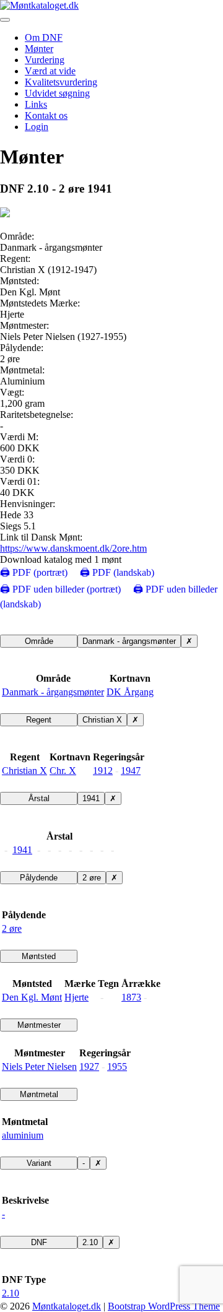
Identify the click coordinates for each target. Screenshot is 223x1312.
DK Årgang (130, 692)
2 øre (91, 877)
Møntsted (39, 956)
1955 (117, 1066)
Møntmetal (39, 1094)
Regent (38, 719)
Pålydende (39, 877)
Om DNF (44, 37)
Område (39, 641)
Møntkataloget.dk (66, 1306)
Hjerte (76, 997)
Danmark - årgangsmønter (129, 641)
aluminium (22, 1135)
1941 (91, 798)
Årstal (39, 798)
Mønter (39, 48)
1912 (103, 770)
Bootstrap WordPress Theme (164, 1306)
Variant (39, 1163)
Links (36, 104)
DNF (39, 1242)
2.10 (90, 1242)
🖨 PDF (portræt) (34, 572)
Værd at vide (50, 71)
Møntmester (39, 1025)
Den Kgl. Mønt (32, 997)
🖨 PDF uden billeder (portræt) (60, 589)
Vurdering (44, 59)
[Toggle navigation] (5, 20)
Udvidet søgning (57, 93)
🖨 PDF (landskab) (117, 572)
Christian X (102, 719)
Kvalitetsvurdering (61, 82)
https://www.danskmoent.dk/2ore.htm (73, 548)
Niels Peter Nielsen (39, 1066)
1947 (131, 770)
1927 (89, 1066)
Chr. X (63, 770)
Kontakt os (46, 115)
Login (36, 126)
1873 (131, 997)
